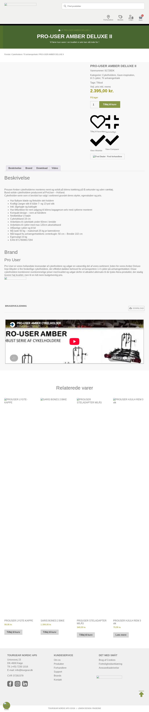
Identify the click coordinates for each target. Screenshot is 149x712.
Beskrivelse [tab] (14, 168)
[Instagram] (17, 684)
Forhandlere (108, 20)
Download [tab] (42, 168)
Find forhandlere (114, 156)
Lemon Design (84, 708)
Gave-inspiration (125, 75)
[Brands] (120, 17)
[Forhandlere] (108, 17)
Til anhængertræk (31, 54)
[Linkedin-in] (25, 684)
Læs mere (121, 635)
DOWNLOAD (138, 308)
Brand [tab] (28, 168)
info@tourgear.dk (24, 670)
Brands (120, 20)
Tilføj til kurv (109, 104)
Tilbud (99, 82)
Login (131, 20)
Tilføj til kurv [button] (13, 632)
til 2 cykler (95, 78)
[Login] (131, 17)
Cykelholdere (17, 54)
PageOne (97, 708)
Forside (7, 54)
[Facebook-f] (10, 684)
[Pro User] (15, 279)
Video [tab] (55, 168)
